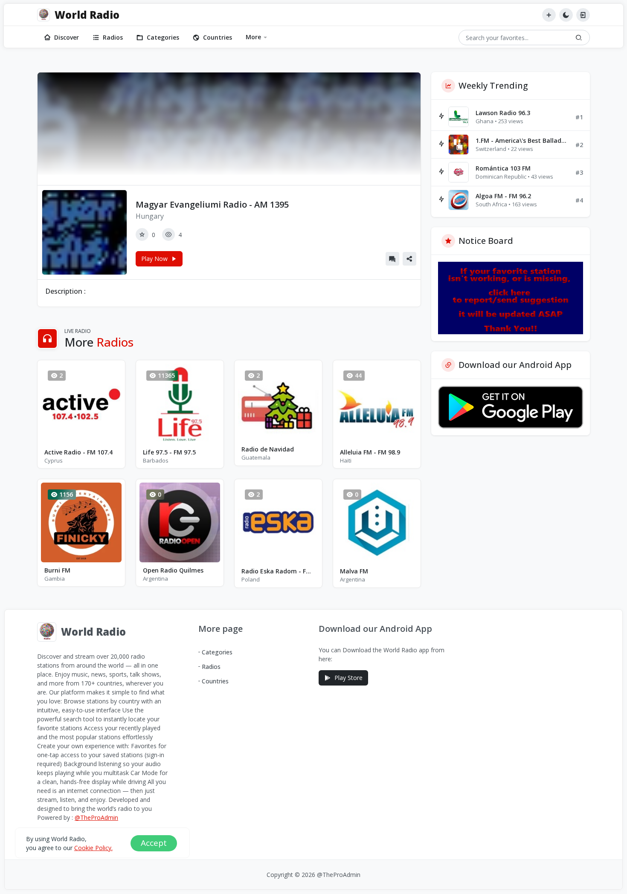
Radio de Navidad (267, 449)
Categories (163, 37)
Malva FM (354, 571)
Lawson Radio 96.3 (503, 113)
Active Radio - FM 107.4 (78, 452)
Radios (113, 37)
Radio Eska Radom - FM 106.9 (278, 571)
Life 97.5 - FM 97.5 (169, 452)
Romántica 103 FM (503, 168)
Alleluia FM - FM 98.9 (370, 452)
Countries (217, 37)
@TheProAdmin (96, 817)
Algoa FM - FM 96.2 (503, 196)
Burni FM (57, 570)
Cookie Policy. (93, 848)
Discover (66, 37)
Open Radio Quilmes (173, 570)
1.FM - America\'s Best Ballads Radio (522, 140)
